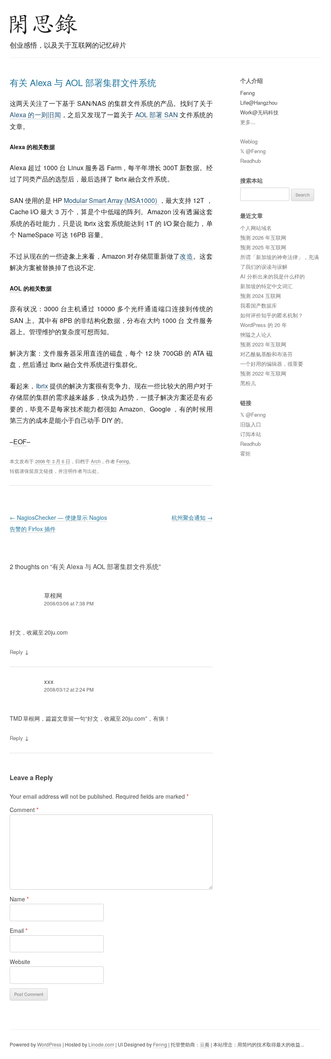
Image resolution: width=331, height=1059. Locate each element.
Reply (16, 652)
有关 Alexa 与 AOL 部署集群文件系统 (83, 82)
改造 (186, 256)
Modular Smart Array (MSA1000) (111, 200)
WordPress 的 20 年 (263, 325)
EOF (20, 441)
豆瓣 (204, 1044)
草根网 (53, 595)
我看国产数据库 (258, 305)
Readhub (250, 161)
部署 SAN (156, 114)
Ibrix (43, 385)
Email (18, 930)
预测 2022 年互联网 (263, 373)
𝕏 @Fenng (253, 151)
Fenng (122, 461)
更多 (245, 122)
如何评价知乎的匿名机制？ (271, 315)
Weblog (249, 141)
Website (20, 962)
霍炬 (245, 453)
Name (19, 899)
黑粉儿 (248, 383)
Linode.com (101, 1044)
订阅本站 (250, 434)
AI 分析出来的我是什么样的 (272, 276)
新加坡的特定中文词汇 (266, 286)
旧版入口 (250, 424)
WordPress (49, 1044)
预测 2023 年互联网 (263, 344)
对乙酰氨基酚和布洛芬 (266, 354)
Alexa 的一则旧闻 (35, 114)
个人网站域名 (256, 228)
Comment (24, 810)
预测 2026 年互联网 (263, 237)
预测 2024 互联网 (260, 296)
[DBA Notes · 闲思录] (44, 24)
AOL (141, 114)
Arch (96, 461)
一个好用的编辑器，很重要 (271, 363)
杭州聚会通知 (192, 517)
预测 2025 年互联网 (263, 247)
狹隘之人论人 (256, 334)
